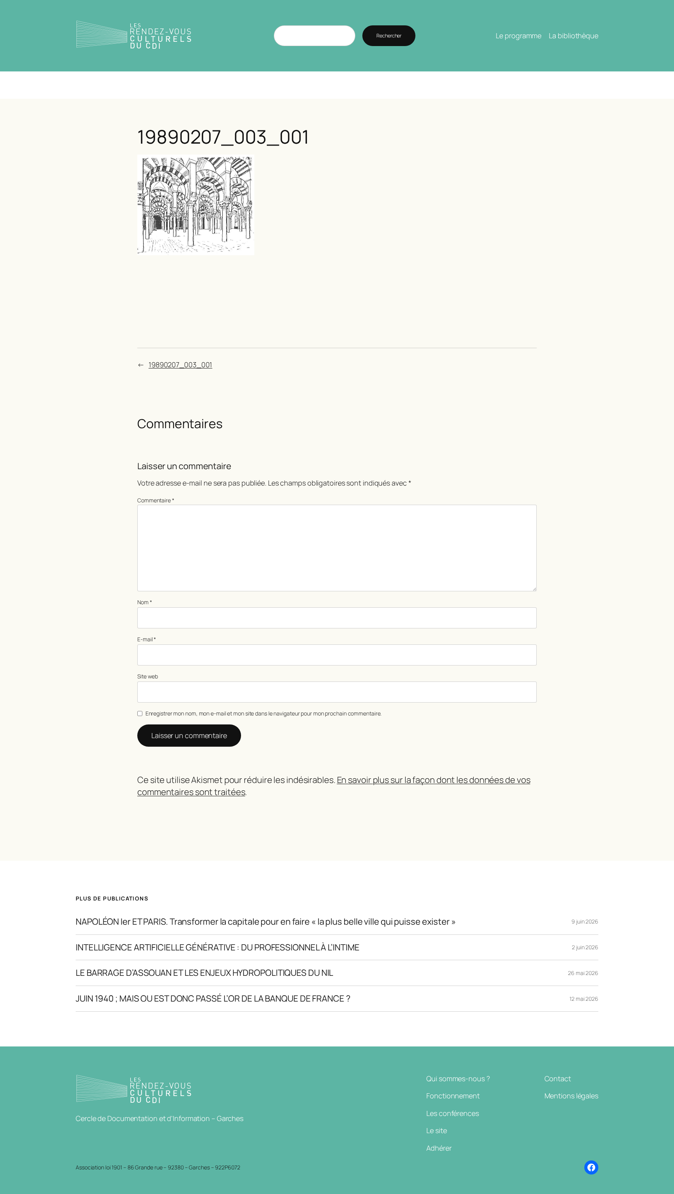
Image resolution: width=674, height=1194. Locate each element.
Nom (144, 602)
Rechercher (388, 35)
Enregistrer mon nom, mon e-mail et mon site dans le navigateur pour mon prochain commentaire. (263, 713)
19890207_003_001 (180, 364)
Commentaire (155, 500)
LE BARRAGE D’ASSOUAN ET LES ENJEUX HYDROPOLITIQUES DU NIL (204, 973)
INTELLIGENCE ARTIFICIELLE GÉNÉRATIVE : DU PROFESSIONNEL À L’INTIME (217, 947)
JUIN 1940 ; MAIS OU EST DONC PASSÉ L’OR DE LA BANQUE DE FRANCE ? (213, 999)
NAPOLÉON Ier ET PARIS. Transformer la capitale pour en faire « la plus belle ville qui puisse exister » (266, 922)
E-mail (146, 639)
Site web (147, 676)
